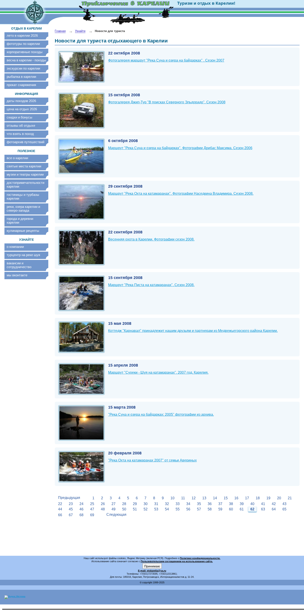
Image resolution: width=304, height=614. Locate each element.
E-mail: (142, 570)
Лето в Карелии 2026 (22, 35)
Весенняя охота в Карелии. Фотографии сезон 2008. (151, 239)
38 (231, 504)
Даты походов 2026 (21, 101)
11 (183, 498)
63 (263, 509)
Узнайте (80, 31)
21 (290, 498)
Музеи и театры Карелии (25, 174)
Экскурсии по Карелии (23, 68)
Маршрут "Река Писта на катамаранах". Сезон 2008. (151, 285)
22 (60, 504)
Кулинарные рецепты (23, 231)
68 (81, 515)
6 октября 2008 (123, 140)
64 (274, 509)
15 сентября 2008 (125, 277)
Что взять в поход (20, 134)
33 (178, 504)
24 (81, 504)
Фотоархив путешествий (25, 142)
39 (242, 504)
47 (92, 509)
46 (81, 509)
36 (210, 504)
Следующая (116, 514)
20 (279, 498)
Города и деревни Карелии (20, 220)
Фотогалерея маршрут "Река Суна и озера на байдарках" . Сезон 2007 (166, 60)
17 (247, 498)
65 (284, 509)
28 (124, 504)
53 (156, 509)
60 (231, 509)
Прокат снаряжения (21, 85)
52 (146, 509)
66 (60, 515)
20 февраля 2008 (125, 453)
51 (135, 509)
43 (284, 504)
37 (220, 504)
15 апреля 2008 (123, 365)
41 (263, 504)
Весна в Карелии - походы (26, 60)
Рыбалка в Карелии (21, 76)
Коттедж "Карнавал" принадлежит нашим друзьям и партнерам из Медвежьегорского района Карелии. (193, 331)
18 (258, 498)
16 (236, 498)
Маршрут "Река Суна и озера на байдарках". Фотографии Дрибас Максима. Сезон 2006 (180, 148)
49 (113, 509)
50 (124, 509)
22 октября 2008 (124, 53)
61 (242, 509)
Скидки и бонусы (19, 117)
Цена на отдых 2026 (22, 109)
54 (167, 509)
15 (226, 498)
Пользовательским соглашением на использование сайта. (177, 561)
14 (215, 498)
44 (60, 509)
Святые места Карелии (24, 166)
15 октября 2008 (124, 95)
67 (71, 515)
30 (146, 504)
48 (103, 509)
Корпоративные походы (25, 52)
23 (71, 504)
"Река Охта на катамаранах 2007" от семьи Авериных (152, 460)
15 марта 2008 (122, 407)
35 (199, 504)
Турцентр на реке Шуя (23, 255)
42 (274, 504)
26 (103, 504)
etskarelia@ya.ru (156, 570)
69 (92, 515)
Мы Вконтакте (17, 275)
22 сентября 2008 (125, 232)
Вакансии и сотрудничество (19, 265)
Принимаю (152, 566)
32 (167, 504)
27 (113, 504)
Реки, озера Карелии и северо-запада (23, 208)
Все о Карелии (17, 158)
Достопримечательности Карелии (25, 184)
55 (178, 509)
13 (204, 498)
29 (135, 504)
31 (156, 504)
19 (268, 498)
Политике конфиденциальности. (200, 558)
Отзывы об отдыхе (21, 125)
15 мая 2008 (119, 323)
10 (172, 498)
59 (220, 509)
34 (188, 504)
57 (199, 509)
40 (252, 504)
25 (92, 504)
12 (194, 498)
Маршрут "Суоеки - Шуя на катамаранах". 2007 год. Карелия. (158, 372)
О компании (15, 247)
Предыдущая (69, 498)
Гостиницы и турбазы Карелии (23, 196)
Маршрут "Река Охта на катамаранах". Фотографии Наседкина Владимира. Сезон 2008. (180, 193)
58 (210, 509)
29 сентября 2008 (125, 186)
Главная (60, 31)
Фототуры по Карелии (23, 44)
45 (71, 509)
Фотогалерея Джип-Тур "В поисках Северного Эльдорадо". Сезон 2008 (166, 102)
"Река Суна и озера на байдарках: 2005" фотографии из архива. (161, 414)
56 (188, 509)
